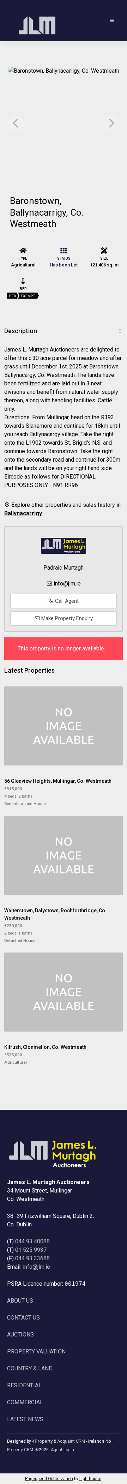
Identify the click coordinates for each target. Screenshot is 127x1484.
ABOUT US (20, 1300)
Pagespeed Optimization (49, 1478)
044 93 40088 (32, 1241)
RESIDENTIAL (24, 1385)
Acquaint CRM (71, 1441)
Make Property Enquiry (66, 618)
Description (20, 331)
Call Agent (66, 601)
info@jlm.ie (67, 583)
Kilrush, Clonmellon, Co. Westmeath (45, 1047)
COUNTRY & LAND (30, 1368)
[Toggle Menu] (112, 20)
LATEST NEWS (25, 1419)
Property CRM (20, 1449)
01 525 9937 (31, 1249)
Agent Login (62, 1449)
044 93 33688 (32, 1258)
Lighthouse (90, 1478)
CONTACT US (23, 1317)
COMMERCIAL (25, 1402)
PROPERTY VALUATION (36, 1351)
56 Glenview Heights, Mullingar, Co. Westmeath (57, 781)
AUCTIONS (20, 1334)
